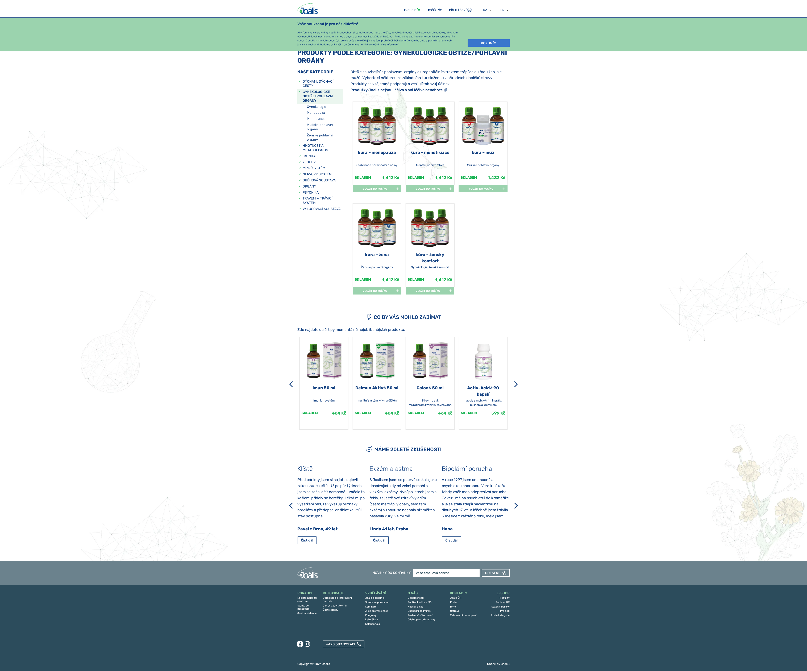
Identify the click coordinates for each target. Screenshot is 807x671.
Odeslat (492, 573)
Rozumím (488, 43)
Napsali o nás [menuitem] (415, 606)
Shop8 (491, 664)
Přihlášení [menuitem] (457, 10)
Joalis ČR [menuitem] (455, 597)
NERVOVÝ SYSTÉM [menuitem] (317, 174)
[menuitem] (308, 593)
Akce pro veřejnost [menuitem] (376, 610)
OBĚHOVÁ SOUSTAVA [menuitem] (319, 180)
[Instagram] (307, 644)
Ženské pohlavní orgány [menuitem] (320, 137)
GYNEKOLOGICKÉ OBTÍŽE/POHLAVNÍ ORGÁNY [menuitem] (318, 96)
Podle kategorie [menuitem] (500, 615)
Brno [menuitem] (453, 606)
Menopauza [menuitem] (316, 113)
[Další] (516, 384)
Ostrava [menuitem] (455, 610)
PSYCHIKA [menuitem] (311, 192)
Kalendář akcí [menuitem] (373, 623)
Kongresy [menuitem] (370, 615)
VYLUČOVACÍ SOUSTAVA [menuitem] (322, 209)
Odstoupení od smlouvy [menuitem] (421, 619)
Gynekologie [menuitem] (316, 107)
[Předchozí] (291, 384)
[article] (377, 148)
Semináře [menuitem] (371, 606)
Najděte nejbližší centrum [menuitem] (307, 599)
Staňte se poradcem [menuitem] (303, 607)
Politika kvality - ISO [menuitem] (419, 602)
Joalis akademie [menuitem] (307, 613)
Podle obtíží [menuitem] (503, 602)
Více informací (389, 44)
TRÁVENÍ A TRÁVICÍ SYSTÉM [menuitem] (317, 200)
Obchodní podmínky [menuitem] (419, 610)
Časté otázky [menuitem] (330, 609)
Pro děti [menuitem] (505, 610)
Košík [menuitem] (432, 10)
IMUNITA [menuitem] (309, 156)
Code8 (505, 664)
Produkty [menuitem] (504, 597)
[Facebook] (300, 644)
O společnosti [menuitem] (416, 597)
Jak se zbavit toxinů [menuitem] (335, 605)
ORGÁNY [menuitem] (309, 186)
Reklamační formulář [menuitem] (420, 615)
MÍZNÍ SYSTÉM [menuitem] (314, 168)
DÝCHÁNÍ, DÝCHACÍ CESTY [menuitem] (318, 83)
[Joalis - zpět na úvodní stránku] (308, 8)
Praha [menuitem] (453, 602)
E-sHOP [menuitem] (409, 10)
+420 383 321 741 (340, 644)
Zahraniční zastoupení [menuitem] (463, 615)
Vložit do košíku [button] (375, 188)
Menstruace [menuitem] (316, 119)
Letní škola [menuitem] (371, 619)
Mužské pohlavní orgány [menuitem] (320, 127)
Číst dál (307, 540)
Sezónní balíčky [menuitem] (500, 606)
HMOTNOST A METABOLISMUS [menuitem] (315, 148)
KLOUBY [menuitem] (309, 162)
